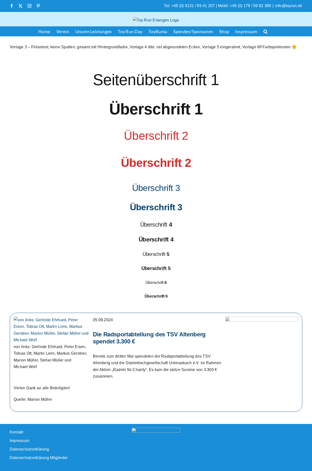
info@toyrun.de (288, 6)
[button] (265, 31)
